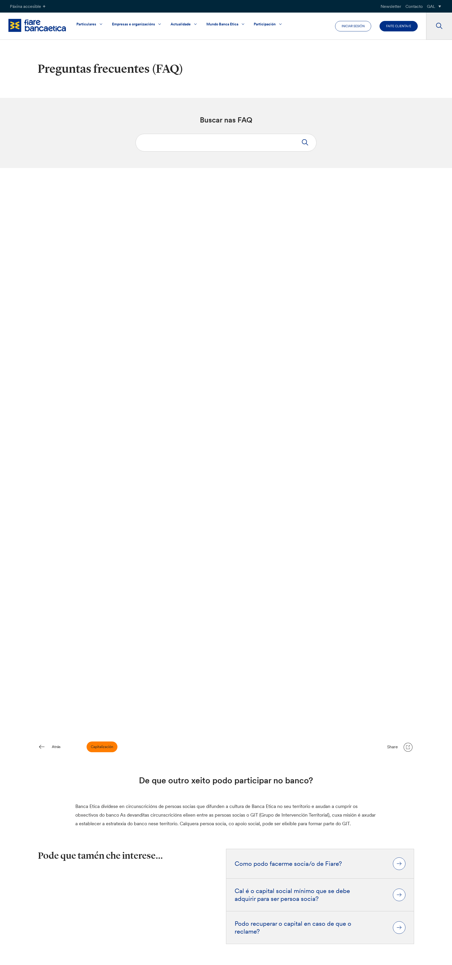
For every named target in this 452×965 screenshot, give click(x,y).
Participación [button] (265, 24)
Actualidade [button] (181, 24)
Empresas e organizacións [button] (133, 24)
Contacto (414, 6)
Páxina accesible (25, 6)
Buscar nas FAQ (226, 120)
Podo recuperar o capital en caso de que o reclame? (293, 927)
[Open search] (439, 26)
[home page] (37, 25)
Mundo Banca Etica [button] (222, 24)
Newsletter (391, 6)
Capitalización (102, 746)
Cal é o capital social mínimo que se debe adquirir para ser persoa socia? (292, 895)
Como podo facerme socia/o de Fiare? (288, 864)
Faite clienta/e (398, 26)
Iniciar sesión (353, 26)
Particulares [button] (86, 24)
